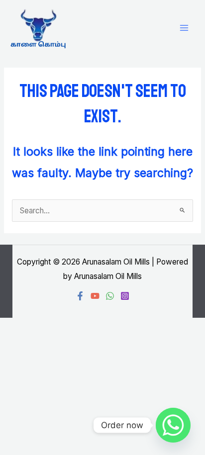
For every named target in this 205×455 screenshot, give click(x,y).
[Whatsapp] (173, 425)
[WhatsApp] (109, 295)
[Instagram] (124, 295)
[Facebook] (80, 295)
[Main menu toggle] (184, 28)
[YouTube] (95, 295)
